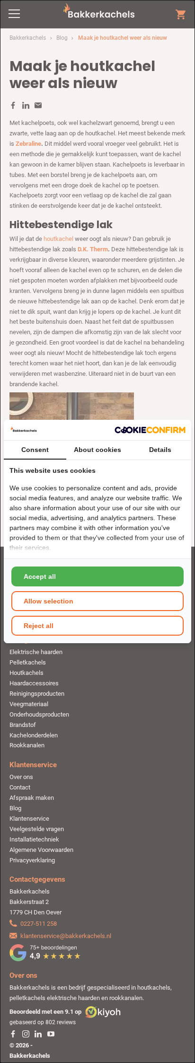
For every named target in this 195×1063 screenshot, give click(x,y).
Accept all (40, 576)
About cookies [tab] (97, 449)
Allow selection (48, 601)
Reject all (38, 625)
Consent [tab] (35, 449)
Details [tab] (160, 449)
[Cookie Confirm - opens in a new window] (150, 430)
